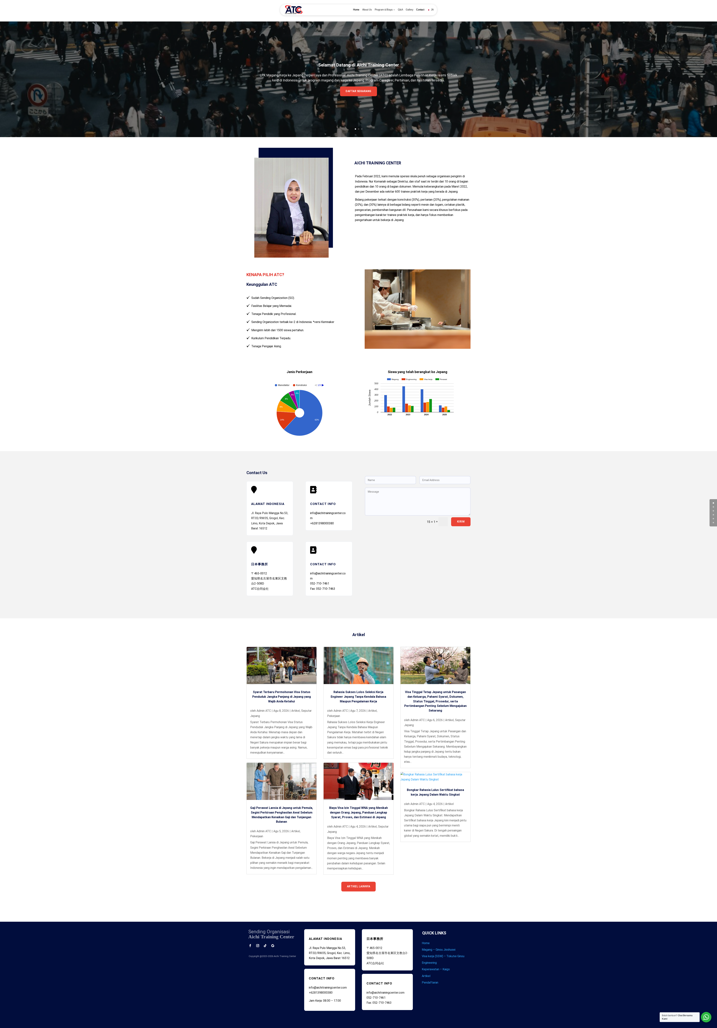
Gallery (409, 9)
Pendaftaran (430, 982)
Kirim (461, 521)
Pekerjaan (256, 836)
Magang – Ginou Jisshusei (438, 949)
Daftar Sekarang (358, 91)
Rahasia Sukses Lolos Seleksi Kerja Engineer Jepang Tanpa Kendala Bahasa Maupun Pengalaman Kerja (358, 696)
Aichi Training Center (285, 956)
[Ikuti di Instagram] (258, 946)
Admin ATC (264, 710)
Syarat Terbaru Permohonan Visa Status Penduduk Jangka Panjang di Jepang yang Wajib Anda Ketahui (281, 696)
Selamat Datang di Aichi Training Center (358, 65)
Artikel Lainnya (358, 886)
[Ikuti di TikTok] (265, 946)
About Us (367, 9)
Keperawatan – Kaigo (436, 969)
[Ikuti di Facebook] (250, 946)
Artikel (295, 710)
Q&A (400, 9)
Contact (420, 9)
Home (356, 9)
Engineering (429, 962)
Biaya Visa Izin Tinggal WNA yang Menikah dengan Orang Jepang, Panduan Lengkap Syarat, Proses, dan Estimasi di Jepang (358, 812)
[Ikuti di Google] (273, 946)
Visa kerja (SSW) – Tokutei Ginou (443, 956)
